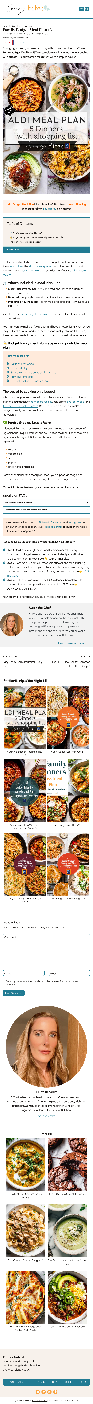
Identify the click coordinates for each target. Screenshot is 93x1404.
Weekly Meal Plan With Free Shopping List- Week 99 (24, 826)
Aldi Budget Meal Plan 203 (68, 825)
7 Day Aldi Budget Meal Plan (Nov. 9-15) (25, 753)
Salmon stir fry (18, 368)
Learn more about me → (72, 643)
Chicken (69, 1382)
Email (54, 973)
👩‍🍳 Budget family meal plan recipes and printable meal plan (37, 237)
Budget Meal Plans (24, 26)
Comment (11, 937)
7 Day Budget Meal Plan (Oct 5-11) (68, 751)
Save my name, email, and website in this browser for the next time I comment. (42, 983)
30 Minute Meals (16, 1382)
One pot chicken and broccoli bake (30, 381)
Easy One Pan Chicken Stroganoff (26, 1260)
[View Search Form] (87, 9)
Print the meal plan (18, 355)
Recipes (12, 26)
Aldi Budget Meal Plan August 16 (68, 898)
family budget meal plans (34, 314)
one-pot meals (75, 401)
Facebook (56, 522)
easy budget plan (30, 270)
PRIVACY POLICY (40, 1401)
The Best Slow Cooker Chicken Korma (25, 1196)
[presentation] (25, 717)
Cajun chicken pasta (22, 363)
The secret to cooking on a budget (25, 242)
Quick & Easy (38, 1382)
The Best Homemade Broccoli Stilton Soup (67, 1262)
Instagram (75, 522)
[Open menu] (81, 9)
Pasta (83, 1382)
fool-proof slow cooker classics (20, 406)
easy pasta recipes (41, 401)
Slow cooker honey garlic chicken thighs (33, 372)
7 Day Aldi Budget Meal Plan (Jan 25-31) (24, 900)
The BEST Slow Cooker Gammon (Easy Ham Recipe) (71, 661)
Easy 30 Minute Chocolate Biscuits (67, 1194)
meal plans (16, 266)
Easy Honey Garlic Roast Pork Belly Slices (22, 661)
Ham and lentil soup (21, 376)
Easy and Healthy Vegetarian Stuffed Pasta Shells (25, 1328)
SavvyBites (49, 208)
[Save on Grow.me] (28, 42)
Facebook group (52, 526)
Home (5, 26)
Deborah (8, 34)
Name (8, 973)
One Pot (55, 1382)
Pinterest (44, 522)
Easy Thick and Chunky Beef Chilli (67, 1326)
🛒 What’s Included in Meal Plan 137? (26, 233)
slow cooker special (40, 266)
